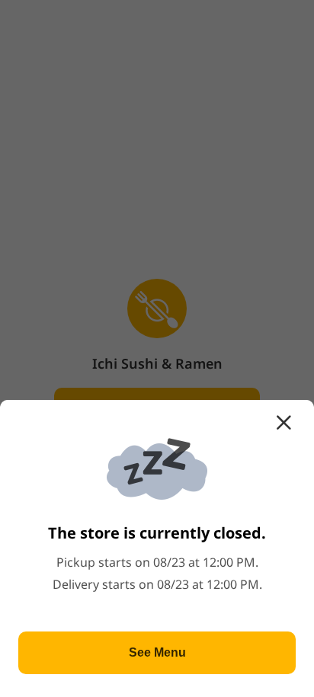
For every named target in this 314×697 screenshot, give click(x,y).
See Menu (157, 652)
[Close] (283, 423)
